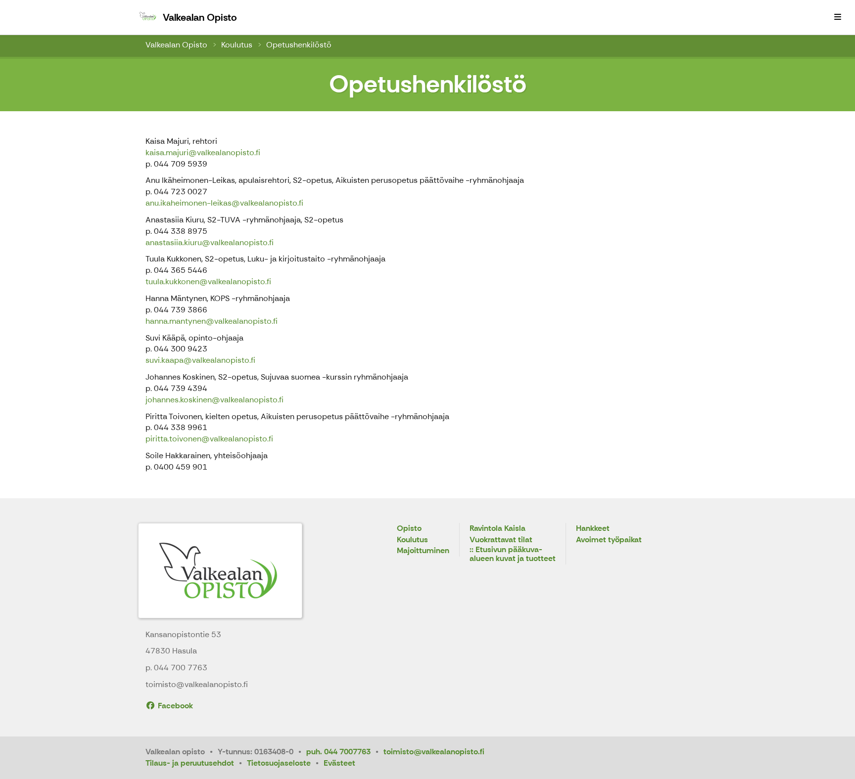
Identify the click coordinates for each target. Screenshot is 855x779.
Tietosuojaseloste (279, 763)
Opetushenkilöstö (299, 45)
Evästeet (339, 763)
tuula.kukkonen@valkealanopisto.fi (208, 281)
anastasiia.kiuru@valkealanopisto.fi (209, 242)
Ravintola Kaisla (497, 528)
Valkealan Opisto (176, 45)
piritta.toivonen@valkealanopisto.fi (209, 438)
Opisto (409, 528)
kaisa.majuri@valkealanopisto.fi (202, 152)
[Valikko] (837, 17)
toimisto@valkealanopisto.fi (433, 751)
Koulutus (236, 45)
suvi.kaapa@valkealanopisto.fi (200, 360)
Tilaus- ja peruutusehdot (189, 763)
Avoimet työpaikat (609, 540)
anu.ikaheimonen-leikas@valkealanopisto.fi (224, 203)
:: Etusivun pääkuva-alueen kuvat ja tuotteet (513, 554)
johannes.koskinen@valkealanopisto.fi (214, 399)
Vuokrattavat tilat (501, 540)
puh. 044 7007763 (338, 751)
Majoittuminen (423, 551)
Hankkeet (593, 528)
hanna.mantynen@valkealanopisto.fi (211, 321)
